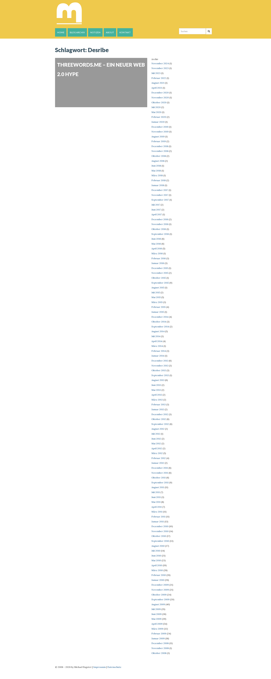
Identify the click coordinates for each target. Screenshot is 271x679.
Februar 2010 (158, 575)
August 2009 (158, 604)
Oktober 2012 (158, 419)
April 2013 (156, 394)
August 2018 (157, 160)
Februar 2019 (158, 141)
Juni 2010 (156, 555)
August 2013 (157, 380)
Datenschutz (114, 667)
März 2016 (157, 253)
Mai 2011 (156, 502)
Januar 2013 (157, 409)
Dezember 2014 (159, 316)
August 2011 (157, 487)
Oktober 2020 (158, 102)
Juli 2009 (156, 609)
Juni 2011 (156, 497)
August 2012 (157, 428)
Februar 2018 (158, 180)
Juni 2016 (156, 238)
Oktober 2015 (158, 277)
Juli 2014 (155, 336)
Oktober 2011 (158, 477)
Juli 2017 (155, 204)
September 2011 (160, 482)
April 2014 (156, 341)
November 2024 (160, 63)
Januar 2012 (157, 462)
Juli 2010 (155, 550)
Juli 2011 (155, 492)
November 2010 (160, 531)
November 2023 (160, 68)
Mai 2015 (156, 297)
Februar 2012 (158, 458)
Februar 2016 (158, 258)
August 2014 (158, 331)
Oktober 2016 (158, 229)
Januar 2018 (157, 185)
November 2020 (160, 97)
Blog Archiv (77, 32)
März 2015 (157, 302)
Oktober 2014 (158, 321)
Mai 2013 (156, 390)
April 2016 (156, 248)
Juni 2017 (156, 209)
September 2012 (160, 424)
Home (60, 32)
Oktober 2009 (159, 594)
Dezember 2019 (159, 126)
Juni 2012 (156, 438)
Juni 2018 (156, 165)
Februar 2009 (158, 633)
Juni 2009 (156, 614)
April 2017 (156, 214)
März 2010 (157, 570)
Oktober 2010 (158, 536)
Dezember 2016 (159, 219)
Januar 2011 (157, 521)
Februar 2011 (158, 516)
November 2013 (159, 365)
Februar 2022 (158, 78)
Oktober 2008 (158, 653)
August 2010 (158, 545)
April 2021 (156, 87)
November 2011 (159, 472)
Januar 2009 (158, 638)
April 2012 (156, 448)
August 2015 (157, 287)
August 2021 (157, 82)
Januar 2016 (157, 263)
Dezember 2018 (159, 146)
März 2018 (157, 175)
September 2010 (160, 541)
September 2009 (160, 599)
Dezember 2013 (159, 360)
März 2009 (157, 628)
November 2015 (159, 272)
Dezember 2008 (160, 643)
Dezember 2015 (159, 268)
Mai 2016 (156, 243)
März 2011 (156, 511)
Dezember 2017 (159, 190)
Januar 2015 (157, 311)
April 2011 (156, 506)
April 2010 (156, 565)
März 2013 (157, 399)
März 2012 (157, 453)
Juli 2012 (155, 433)
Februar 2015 (158, 307)
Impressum (99, 667)
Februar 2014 (158, 351)
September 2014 (160, 326)
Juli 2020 (156, 107)
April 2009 (157, 623)
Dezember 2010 (159, 526)
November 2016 (159, 224)
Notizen (95, 32)
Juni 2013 (156, 385)
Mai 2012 (156, 443)
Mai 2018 (156, 170)
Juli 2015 (155, 292)
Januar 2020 (158, 121)
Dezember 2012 (159, 414)
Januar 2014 (157, 355)
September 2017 (160, 199)
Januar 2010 (157, 580)
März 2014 (157, 346)
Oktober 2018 (158, 156)
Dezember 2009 (160, 584)
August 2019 (158, 136)
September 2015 (160, 282)
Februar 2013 (158, 404)
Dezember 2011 (159, 467)
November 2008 (160, 648)
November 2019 (160, 131)
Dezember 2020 (160, 92)
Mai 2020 (156, 112)
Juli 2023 (155, 73)
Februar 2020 (158, 117)
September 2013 (160, 375)
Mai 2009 (156, 618)
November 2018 (159, 151)
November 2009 (160, 589)
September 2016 (160, 234)
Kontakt (125, 32)
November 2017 (159, 195)
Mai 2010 (156, 560)
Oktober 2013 (158, 370)
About (110, 32)
